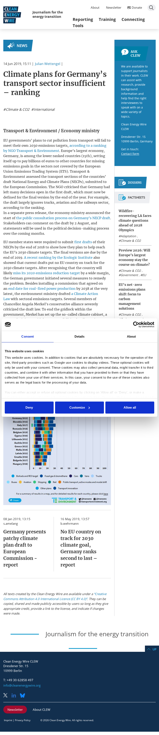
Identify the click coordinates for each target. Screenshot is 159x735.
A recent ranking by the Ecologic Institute (58, 257)
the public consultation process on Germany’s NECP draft (63, 218)
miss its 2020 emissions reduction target (46, 273)
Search (151, 7)
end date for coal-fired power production (42, 288)
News (22, 45)
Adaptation (128, 236)
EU (144, 275)
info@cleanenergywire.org (22, 685)
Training (107, 19)
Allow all (130, 407)
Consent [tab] (27, 336)
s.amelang (10, 523)
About (95, 7)
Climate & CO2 (130, 241)
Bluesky (23, 695)
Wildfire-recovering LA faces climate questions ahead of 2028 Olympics (135, 220)
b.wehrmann (69, 523)
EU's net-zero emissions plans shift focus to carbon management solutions (132, 296)
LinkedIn (15, 695)
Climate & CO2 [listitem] (17, 109)
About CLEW (41, 709)
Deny (29, 407)
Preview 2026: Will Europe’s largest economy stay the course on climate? (134, 257)
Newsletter (113, 7)
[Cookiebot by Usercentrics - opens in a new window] (136, 324)
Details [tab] (80, 336)
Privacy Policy (22, 720)
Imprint (8, 720)
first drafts (83, 242)
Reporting (83, 19)
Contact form (130, 154)
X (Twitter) (7, 695)
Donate (137, 7)
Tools (78, 25)
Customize (77, 407)
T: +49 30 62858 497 (18, 680)
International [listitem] (43, 109)
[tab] (130, 184)
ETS (63, 171)
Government (129, 275)
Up (154, 649)
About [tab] (131, 336)
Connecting (133, 19)
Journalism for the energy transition (48, 14)
